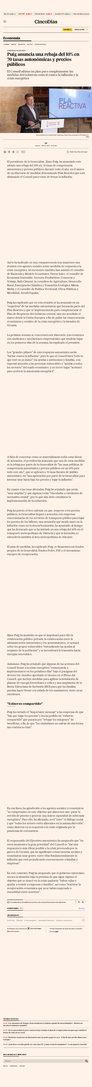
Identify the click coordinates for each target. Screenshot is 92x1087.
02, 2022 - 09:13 (49, 146)
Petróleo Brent (40, 14)
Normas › (82, 908)
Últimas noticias (40, 44)
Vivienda (6, 44)
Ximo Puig (10, 920)
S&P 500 (21, 14)
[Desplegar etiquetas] (83, 920)
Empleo (13, 44)
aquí (56, 931)
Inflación (19, 920)
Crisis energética (30, 920)
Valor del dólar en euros (81, 14)
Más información (13, 931)
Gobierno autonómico (64, 920)
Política (30, 44)
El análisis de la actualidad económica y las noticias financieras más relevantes (38, 902)
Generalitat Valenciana (46, 920)
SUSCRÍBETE (67, 29)
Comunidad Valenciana (16, 51)
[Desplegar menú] (5, 21)
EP (46, 143)
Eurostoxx (13, 1066)
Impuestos (21, 44)
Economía (11, 38)
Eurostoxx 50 (59, 14)
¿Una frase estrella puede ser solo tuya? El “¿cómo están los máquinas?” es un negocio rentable (48, 1044)
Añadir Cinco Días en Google (78, 152)
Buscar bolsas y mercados (14, 1054)
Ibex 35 (6, 14)
